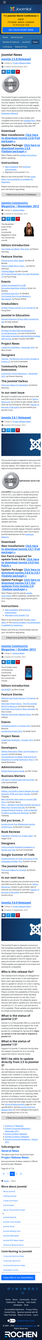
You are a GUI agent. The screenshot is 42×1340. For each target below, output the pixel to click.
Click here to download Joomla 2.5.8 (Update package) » (20, 148)
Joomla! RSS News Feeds (13, 1240)
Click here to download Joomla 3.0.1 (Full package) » (20, 549)
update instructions (28, 155)
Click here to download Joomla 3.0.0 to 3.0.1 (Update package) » (20, 573)
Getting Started (9, 1196)
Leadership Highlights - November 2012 (18, 347)
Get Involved (8, 1205)
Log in (35, 1315)
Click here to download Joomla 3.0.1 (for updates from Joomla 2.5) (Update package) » (20, 584)
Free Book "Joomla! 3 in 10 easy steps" (17, 836)
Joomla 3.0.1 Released (16, 417)
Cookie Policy (9, 1312)
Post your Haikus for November (14, 385)
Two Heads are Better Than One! (15, 249)
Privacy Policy (31, 1309)
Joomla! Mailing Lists (11, 1231)
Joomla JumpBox (19, 622)
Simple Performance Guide (12, 771)
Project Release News (22, 63)
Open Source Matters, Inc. (26, 1325)
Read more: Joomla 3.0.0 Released (21, 1118)
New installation (12, 166)
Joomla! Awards (9, 1217)
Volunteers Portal (10, 1270)
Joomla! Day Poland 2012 (11, 731)
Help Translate (10, 1315)
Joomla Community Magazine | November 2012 (20, 204)
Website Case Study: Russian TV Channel (18, 698)
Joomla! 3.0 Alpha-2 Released (17, 1136)
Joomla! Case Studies (12, 1222)
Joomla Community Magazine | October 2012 (18, 647)
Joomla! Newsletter (11, 1235)
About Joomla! (17, 37)
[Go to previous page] (8, 1174)
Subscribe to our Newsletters (18, 1277)
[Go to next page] (17, 1174)
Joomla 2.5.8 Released (16, 59)
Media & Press (21, 47)
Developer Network (9, 113)
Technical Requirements (15, 1104)
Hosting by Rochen (21, 1338)
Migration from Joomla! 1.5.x (17, 615)
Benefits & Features (11, 42)
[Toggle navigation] (4, 2)
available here (29, 120)
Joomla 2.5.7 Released (14, 1126)
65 (12, 1174)
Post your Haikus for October (13, 870)
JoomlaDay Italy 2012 (10, 293)
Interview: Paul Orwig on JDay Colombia (18, 709)
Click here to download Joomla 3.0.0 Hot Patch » (20, 562)
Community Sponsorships (14, 1265)
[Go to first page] (3, 1174)
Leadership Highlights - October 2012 (17, 740)
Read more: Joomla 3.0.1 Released (21, 637)
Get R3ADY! (6, 689)
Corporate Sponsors (11, 1261)
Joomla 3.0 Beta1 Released (16, 1134)
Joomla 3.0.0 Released (16, 902)
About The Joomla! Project (14, 1210)
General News (19, 210)
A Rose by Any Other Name (12, 260)
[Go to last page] (21, 1174)
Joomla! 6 (26, 42)
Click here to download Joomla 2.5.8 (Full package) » (20, 138)
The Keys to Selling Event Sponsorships (17, 780)
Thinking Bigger (7, 271)
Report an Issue (24, 1315)
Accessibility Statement (14, 1309)
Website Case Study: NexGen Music (16, 714)
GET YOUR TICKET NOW (21, 29)
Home (5, 37)
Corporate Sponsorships (13, 1256)
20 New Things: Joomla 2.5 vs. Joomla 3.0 (18, 308)
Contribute (7, 47)
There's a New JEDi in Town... (13, 266)
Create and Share (10, 1200)
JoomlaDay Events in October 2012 (15, 726)
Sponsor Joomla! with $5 (27, 1312)
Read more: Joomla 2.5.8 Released (21, 194)
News (35, 42)
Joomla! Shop (8, 1226)
